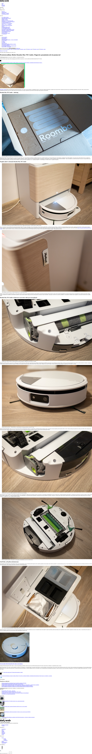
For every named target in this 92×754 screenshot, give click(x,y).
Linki (3, 737)
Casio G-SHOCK (4, 32)
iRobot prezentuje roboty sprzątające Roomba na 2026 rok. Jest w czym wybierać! (14, 706)
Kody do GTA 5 (4, 43)
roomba (21, 672)
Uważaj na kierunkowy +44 (6, 22)
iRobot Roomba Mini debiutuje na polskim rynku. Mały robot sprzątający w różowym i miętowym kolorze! (18, 717)
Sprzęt (6, 50)
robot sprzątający (17, 672)
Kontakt (3, 725)
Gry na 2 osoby (4, 40)
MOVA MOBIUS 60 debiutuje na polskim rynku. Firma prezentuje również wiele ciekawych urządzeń (17, 686)
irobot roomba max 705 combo (10, 672)
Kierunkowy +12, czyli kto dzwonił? (7, 20)
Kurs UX (3, 11)
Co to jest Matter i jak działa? (6, 28)
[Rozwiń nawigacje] (3, 727)
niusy (3, 3)
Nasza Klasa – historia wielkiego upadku (8, 29)
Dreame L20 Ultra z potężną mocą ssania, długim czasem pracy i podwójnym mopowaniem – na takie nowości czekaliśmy (20, 684)
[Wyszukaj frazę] (10, 753)
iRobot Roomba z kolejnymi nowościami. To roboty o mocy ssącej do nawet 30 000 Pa (17, 711)
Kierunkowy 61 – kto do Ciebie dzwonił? (8, 21)
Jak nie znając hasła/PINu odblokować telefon (9, 44)
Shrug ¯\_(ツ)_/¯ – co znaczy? (6, 24)
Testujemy (3, 733)
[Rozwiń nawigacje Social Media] (4, 744)
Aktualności (4, 729)
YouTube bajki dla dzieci (5, 27)
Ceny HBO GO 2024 (5, 17)
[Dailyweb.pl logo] (5, 721)
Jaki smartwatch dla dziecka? (6, 31)
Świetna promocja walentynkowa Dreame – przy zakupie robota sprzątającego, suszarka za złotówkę (17, 685)
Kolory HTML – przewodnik (6, 46)
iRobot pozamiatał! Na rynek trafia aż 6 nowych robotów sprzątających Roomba (14, 683)
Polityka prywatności (5, 724)
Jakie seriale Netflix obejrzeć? (6, 18)
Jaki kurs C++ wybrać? (5, 13)
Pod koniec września (3, 89)
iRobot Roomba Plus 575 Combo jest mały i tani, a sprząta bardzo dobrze (13, 701)
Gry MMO (3, 42)
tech (2, 4)
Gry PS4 (3, 41)
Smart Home (2, 711)
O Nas (5, 738)
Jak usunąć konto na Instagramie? (7, 25)
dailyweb (1, 50)
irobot (4, 672)
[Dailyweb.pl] (4, 1)
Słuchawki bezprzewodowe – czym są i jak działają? (10, 39)
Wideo (3, 734)
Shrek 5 (3, 26)
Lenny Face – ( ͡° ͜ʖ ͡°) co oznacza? (7, 23)
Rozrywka (3, 732)
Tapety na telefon (4, 37)
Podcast (3, 730)
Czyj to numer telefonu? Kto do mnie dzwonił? (9, 45)
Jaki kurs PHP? (4, 12)
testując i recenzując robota (81, 227)
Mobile (3, 731)
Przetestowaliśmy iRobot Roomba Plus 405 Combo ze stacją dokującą (11, 663)
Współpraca (5, 740)
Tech (4, 50)
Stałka (3, 741)
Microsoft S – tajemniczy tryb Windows (8, 30)
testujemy (3, 5)
